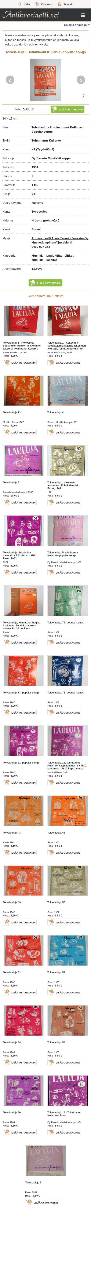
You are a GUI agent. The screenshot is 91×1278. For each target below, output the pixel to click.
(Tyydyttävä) (45, 149)
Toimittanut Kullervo (46, 140)
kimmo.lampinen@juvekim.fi (52, 242)
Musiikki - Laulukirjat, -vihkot (53, 255)
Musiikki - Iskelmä (44, 259)
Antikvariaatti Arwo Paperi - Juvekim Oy (60, 238)
